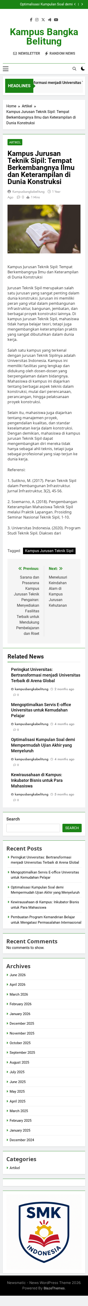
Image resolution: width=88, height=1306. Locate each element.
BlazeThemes (54, 1288)
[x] (43, 20)
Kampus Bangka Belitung (44, 36)
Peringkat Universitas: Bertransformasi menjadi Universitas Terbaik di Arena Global (45, 675)
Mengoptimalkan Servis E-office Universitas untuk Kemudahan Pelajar (41, 710)
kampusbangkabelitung (28, 191)
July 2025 (17, 1072)
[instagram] (37, 20)
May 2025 (17, 1091)
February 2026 (20, 1004)
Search (13, 819)
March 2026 (19, 994)
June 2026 (18, 975)
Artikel (15, 142)
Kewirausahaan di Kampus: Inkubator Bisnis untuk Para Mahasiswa (37, 780)
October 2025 (20, 1043)
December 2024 (22, 1140)
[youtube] (56, 20)
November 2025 (22, 1033)
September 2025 (22, 1052)
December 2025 (22, 1023)
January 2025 (20, 1130)
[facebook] (31, 20)
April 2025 (17, 1101)
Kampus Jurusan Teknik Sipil (49, 551)
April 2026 (17, 984)
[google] (49, 20)
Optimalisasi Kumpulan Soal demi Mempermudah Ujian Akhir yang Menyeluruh (38, 4)
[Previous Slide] (75, 4)
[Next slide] (82, 4)
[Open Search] (74, 69)
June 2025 (18, 1082)
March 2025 (19, 1111)
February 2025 (20, 1120)
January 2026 (20, 1014)
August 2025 (19, 1062)
